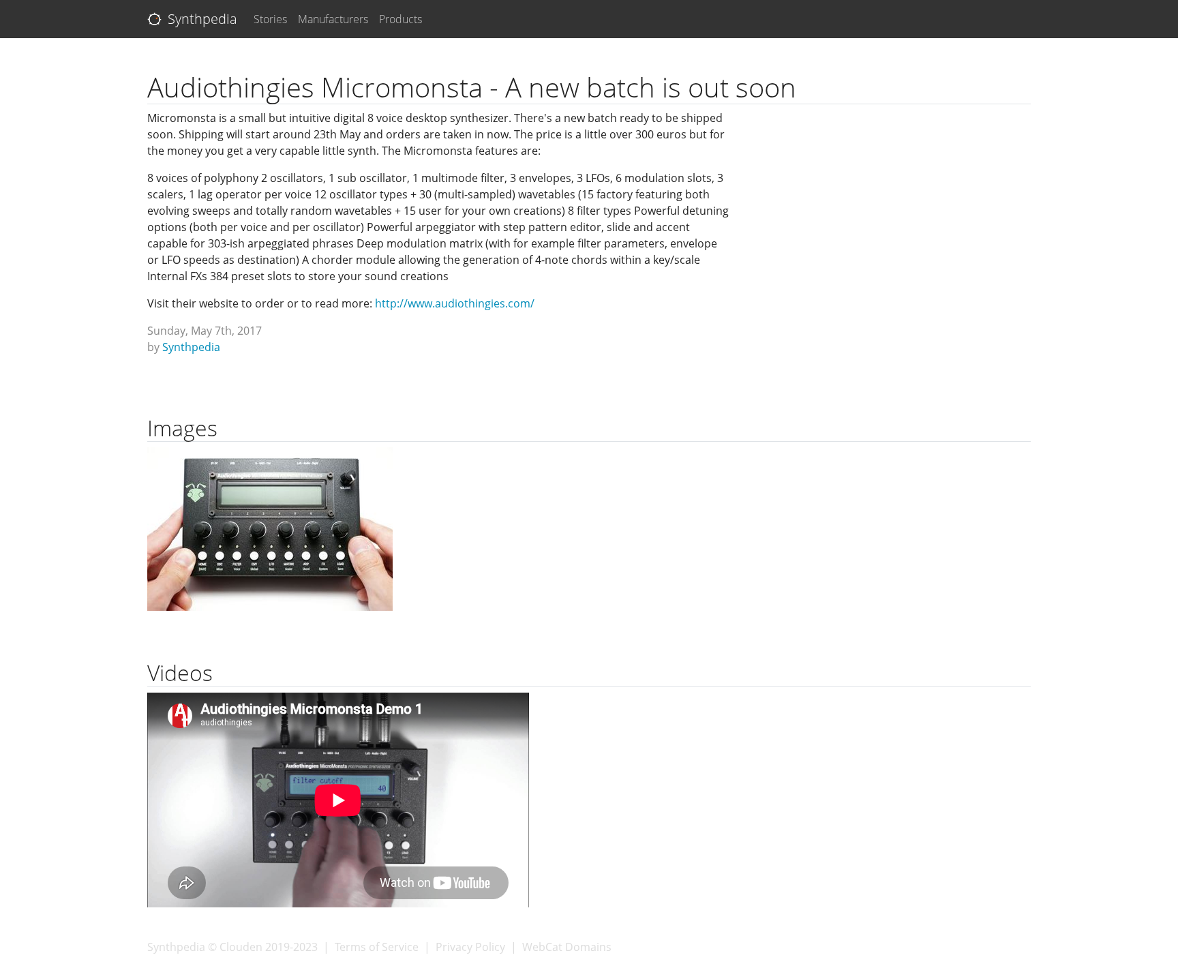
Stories (270, 19)
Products (400, 19)
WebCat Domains (566, 946)
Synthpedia (200, 19)
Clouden (241, 946)
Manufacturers (333, 19)
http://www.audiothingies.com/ (454, 303)
